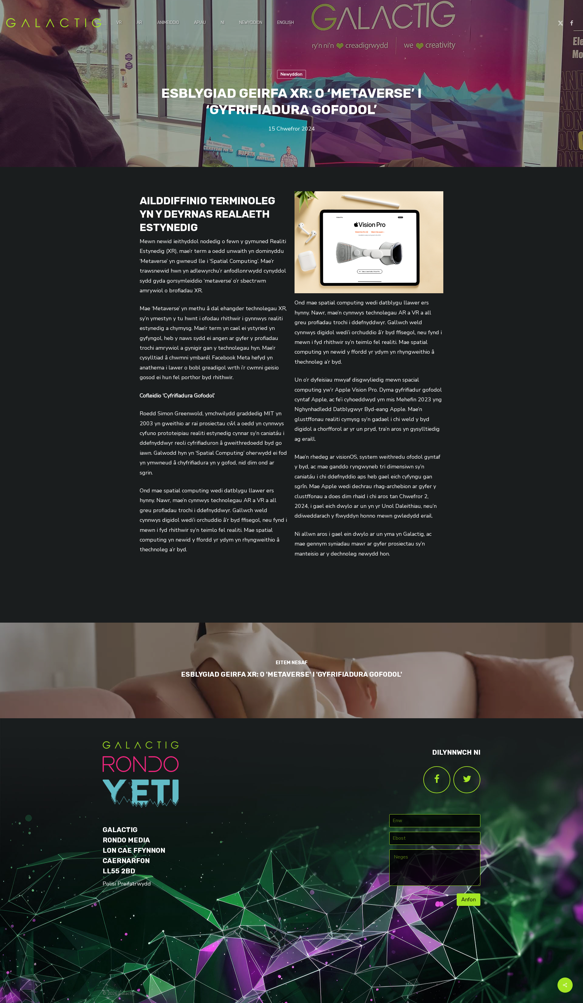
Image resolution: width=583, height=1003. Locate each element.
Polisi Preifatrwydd (127, 883)
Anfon (468, 899)
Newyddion (291, 74)
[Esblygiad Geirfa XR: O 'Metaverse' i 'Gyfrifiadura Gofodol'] (291, 670)
